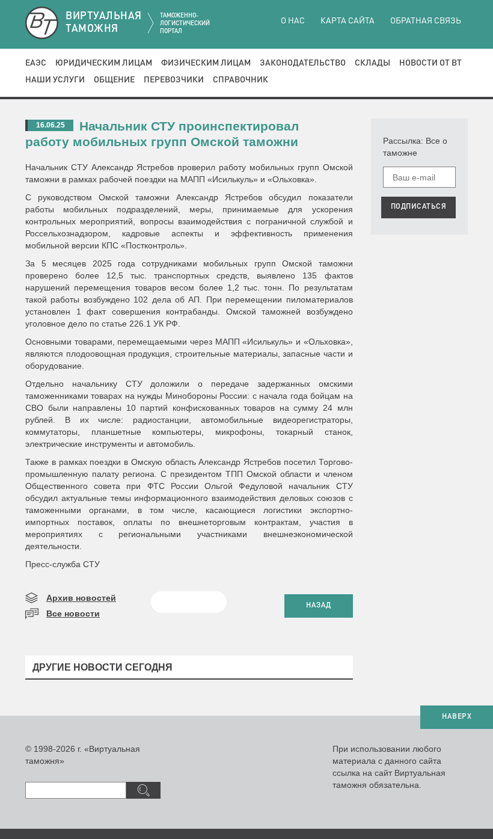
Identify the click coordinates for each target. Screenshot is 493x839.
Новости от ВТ (430, 63)
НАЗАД (318, 605)
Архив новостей (81, 598)
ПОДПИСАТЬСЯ (419, 207)
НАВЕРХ (456, 717)
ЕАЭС (35, 63)
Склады (372, 63)
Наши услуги (55, 80)
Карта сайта (347, 21)
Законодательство (303, 63)
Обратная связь (425, 21)
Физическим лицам (206, 63)
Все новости (73, 613)
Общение (114, 80)
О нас (293, 21)
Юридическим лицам (103, 63)
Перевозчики (174, 80)
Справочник (240, 80)
